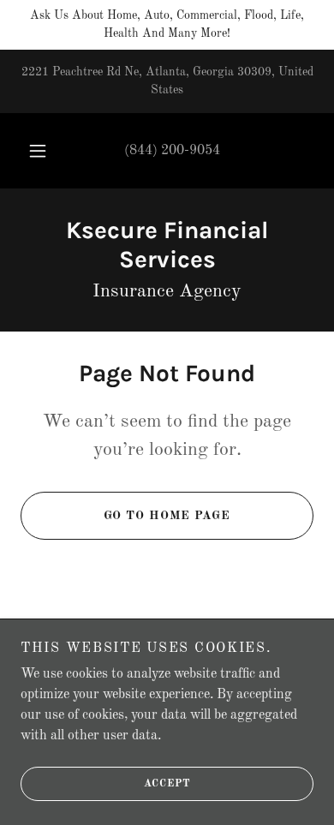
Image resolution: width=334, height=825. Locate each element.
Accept (167, 784)
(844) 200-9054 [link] (172, 151)
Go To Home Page (167, 516)
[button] (38, 151)
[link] (167, 244)
